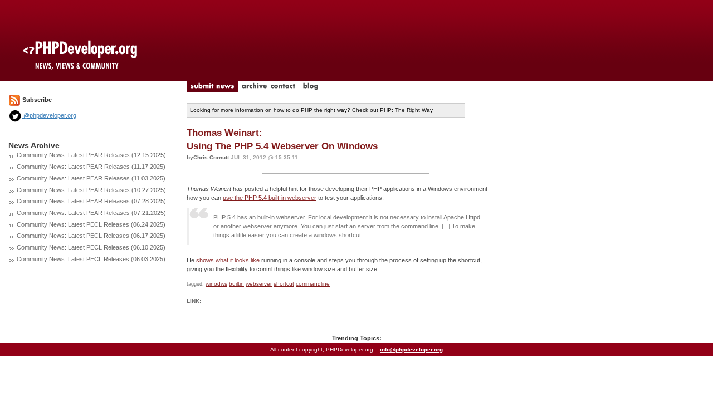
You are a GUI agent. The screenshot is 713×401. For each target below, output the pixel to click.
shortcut (284, 284)
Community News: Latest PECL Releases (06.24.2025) (91, 224)
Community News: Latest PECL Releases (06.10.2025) (91, 247)
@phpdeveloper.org (49, 115)
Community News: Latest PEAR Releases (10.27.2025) (91, 190)
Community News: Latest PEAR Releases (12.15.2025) (91, 154)
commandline (313, 284)
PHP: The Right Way (406, 110)
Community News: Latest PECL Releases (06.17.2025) (91, 235)
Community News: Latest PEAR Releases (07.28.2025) (91, 201)
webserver (259, 284)
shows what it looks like (228, 260)
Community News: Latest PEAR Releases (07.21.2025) (91, 212)
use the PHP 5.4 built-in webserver (269, 197)
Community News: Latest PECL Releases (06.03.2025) (91, 259)
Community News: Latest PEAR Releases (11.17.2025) (91, 166)
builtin (236, 284)
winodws (216, 284)
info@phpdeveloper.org (411, 349)
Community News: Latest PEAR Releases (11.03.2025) (91, 178)
